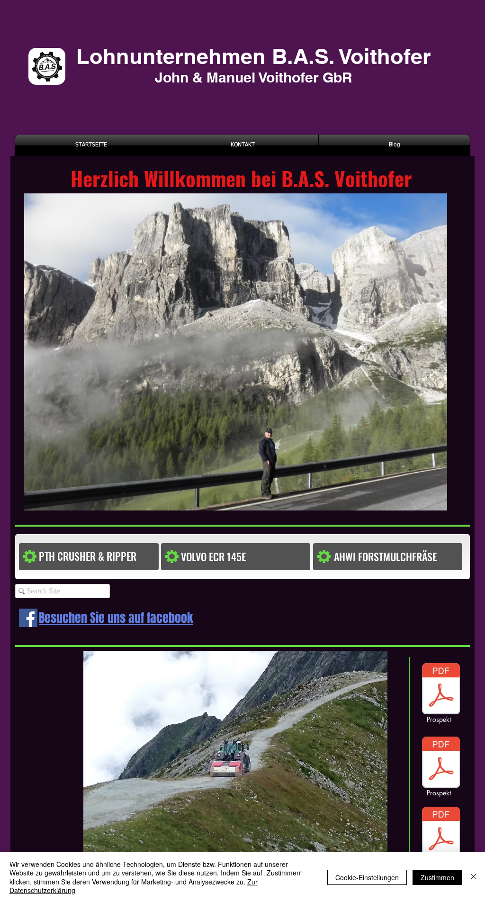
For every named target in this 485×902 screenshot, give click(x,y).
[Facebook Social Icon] (28, 618)
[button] (221, 557)
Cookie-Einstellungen (367, 877)
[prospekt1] (441, 690)
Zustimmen (437, 877)
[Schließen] (473, 877)
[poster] (441, 763)
